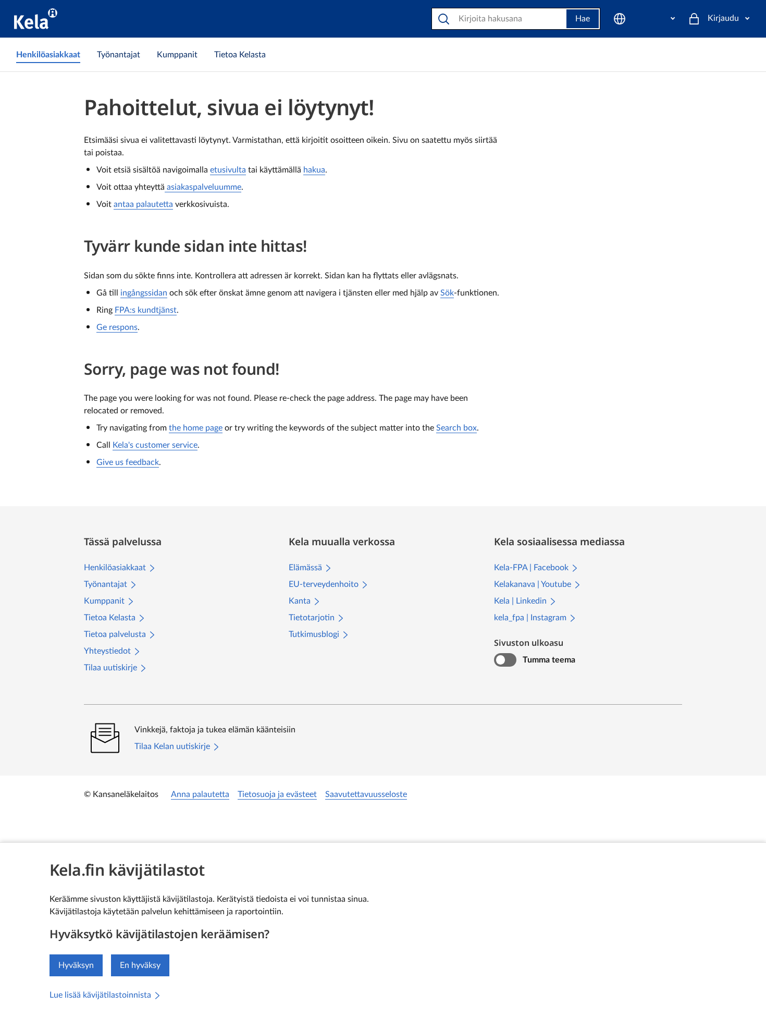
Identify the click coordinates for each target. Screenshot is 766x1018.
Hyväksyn (76, 965)
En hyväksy (140, 965)
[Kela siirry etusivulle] (35, 18)
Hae (582, 19)
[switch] (505, 660)
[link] (48, 54)
